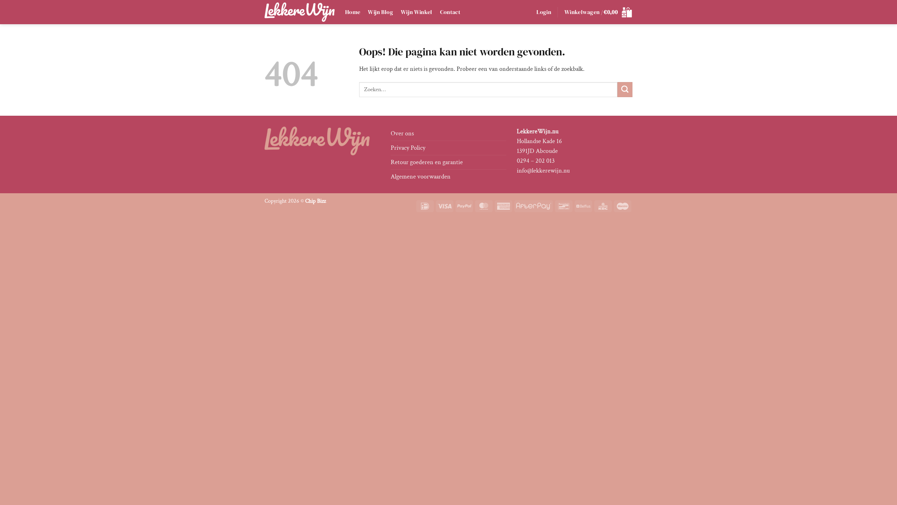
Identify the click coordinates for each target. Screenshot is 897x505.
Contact (450, 12)
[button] (543, 12)
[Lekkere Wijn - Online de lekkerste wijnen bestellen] (300, 11)
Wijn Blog (380, 12)
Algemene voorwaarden (421, 177)
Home (352, 12)
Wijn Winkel (416, 12)
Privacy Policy (408, 148)
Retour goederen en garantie (427, 162)
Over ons (402, 133)
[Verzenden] (624, 89)
